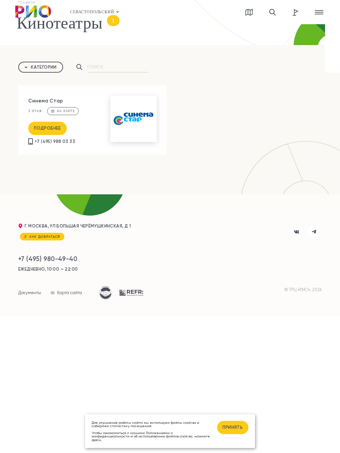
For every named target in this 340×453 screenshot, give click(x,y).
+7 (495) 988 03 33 (55, 141)
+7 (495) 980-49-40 (47, 259)
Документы (29, 292)
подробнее (47, 128)
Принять (232, 427)
